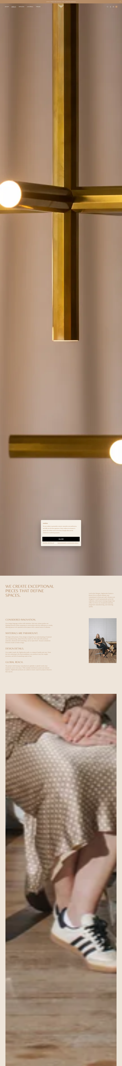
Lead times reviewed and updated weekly (61, 1)
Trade (38, 6)
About (13, 6)
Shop (7, 6)
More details (48, 543)
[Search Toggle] (107, 7)
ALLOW (61, 539)
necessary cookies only (68, 543)
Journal (30, 6)
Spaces (21, 6)
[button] (120, 1)
